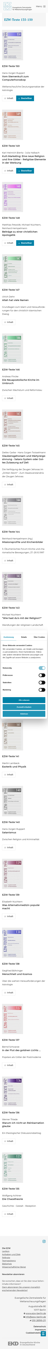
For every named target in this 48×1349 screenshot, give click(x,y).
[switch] (42, 675)
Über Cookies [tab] (39, 637)
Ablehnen (24, 714)
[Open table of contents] (43, 1333)
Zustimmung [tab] (8, 637)
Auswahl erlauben (24, 707)
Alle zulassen (24, 700)
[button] (25, 98)
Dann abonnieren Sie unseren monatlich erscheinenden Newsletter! (21, 1289)
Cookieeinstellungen (36, 1333)
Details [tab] (24, 637)
